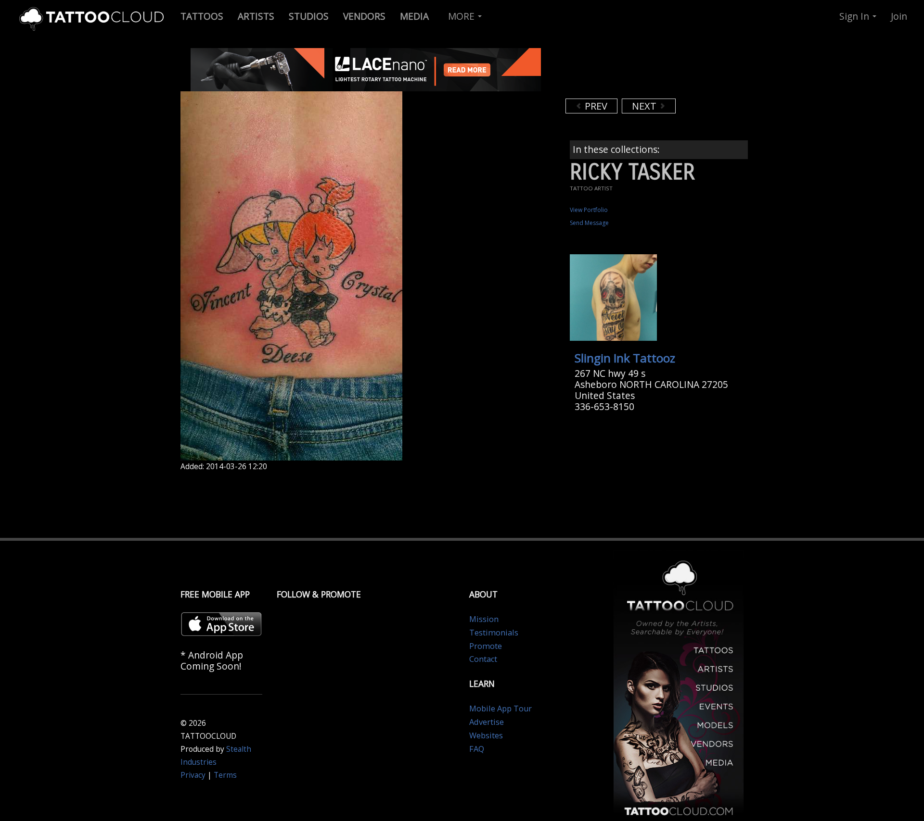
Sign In (855, 16)
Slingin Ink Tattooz (625, 358)
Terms (225, 775)
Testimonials (493, 632)
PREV (594, 106)
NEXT (645, 106)
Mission (484, 619)
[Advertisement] (642, 72)
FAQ (476, 749)
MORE (462, 16)
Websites (486, 735)
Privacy (192, 775)
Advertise (486, 722)
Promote (485, 646)
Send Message (589, 223)
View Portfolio (589, 210)
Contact (483, 659)
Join (899, 16)
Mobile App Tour (500, 708)
